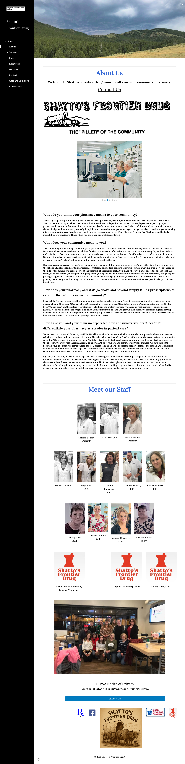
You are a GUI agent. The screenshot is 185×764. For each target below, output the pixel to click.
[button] (181, 4)
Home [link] (10, 40)
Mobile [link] (12, 58)
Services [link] (13, 52)
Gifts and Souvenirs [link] (19, 80)
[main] (109, 78)
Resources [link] (14, 63)
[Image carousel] (109, 171)
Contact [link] (13, 75)
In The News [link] (15, 86)
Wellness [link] (13, 69)
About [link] (12, 46)
